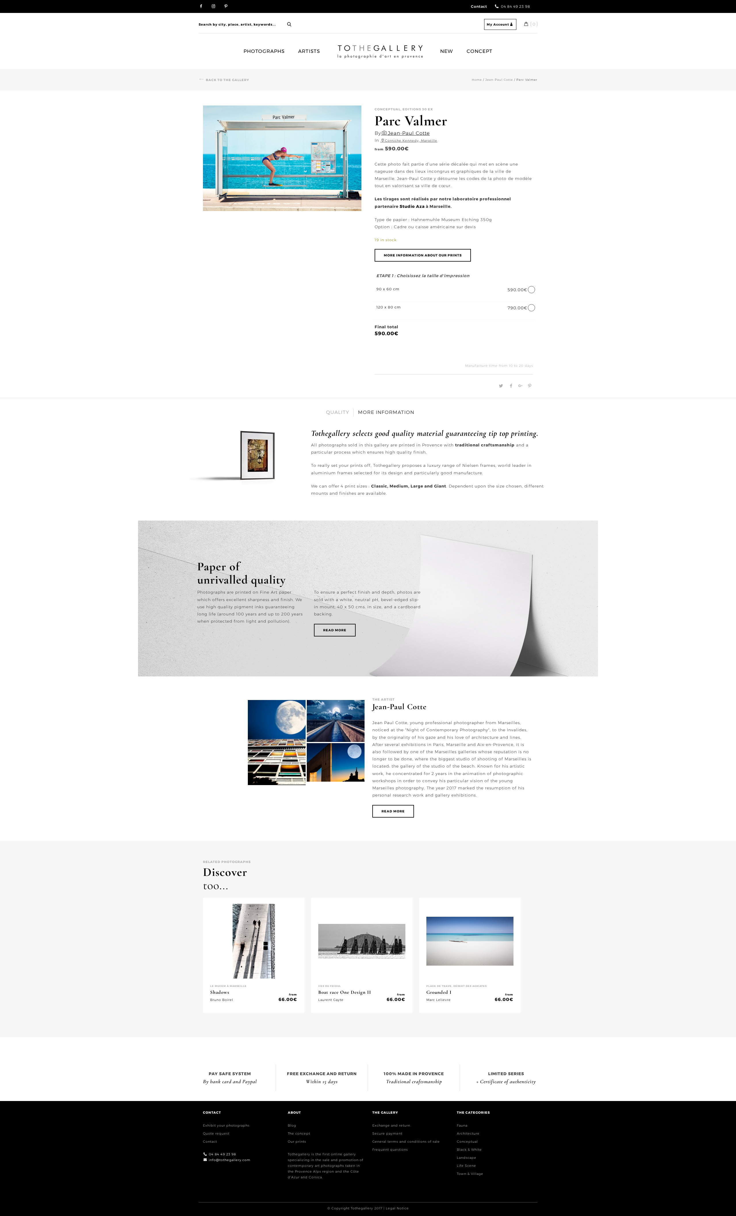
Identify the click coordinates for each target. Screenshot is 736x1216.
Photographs (264, 51)
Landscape (466, 1158)
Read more (334, 630)
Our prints (297, 1142)
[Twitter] (500, 386)
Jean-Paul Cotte (499, 80)
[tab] (338, 412)
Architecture (468, 1133)
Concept (479, 51)
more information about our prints (423, 255)
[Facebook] (510, 386)
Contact (479, 6)
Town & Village (470, 1174)
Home (342, 48)
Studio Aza (412, 206)
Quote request (216, 1133)
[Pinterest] (528, 386)
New (446, 51)
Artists (309, 51)
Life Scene (466, 1166)
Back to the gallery (227, 80)
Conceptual (467, 1142)
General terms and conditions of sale (406, 1142)
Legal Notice (397, 1208)
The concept (299, 1133)
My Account (498, 24)
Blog (292, 1125)
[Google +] (519, 386)
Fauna (462, 1125)
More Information (386, 412)
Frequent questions (390, 1150)
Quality (337, 412)
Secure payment (387, 1133)
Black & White (469, 1150)
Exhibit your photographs (226, 1125)
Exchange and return (391, 1125)
